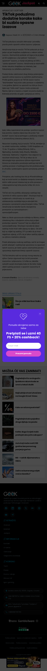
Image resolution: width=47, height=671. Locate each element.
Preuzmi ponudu (23, 353)
